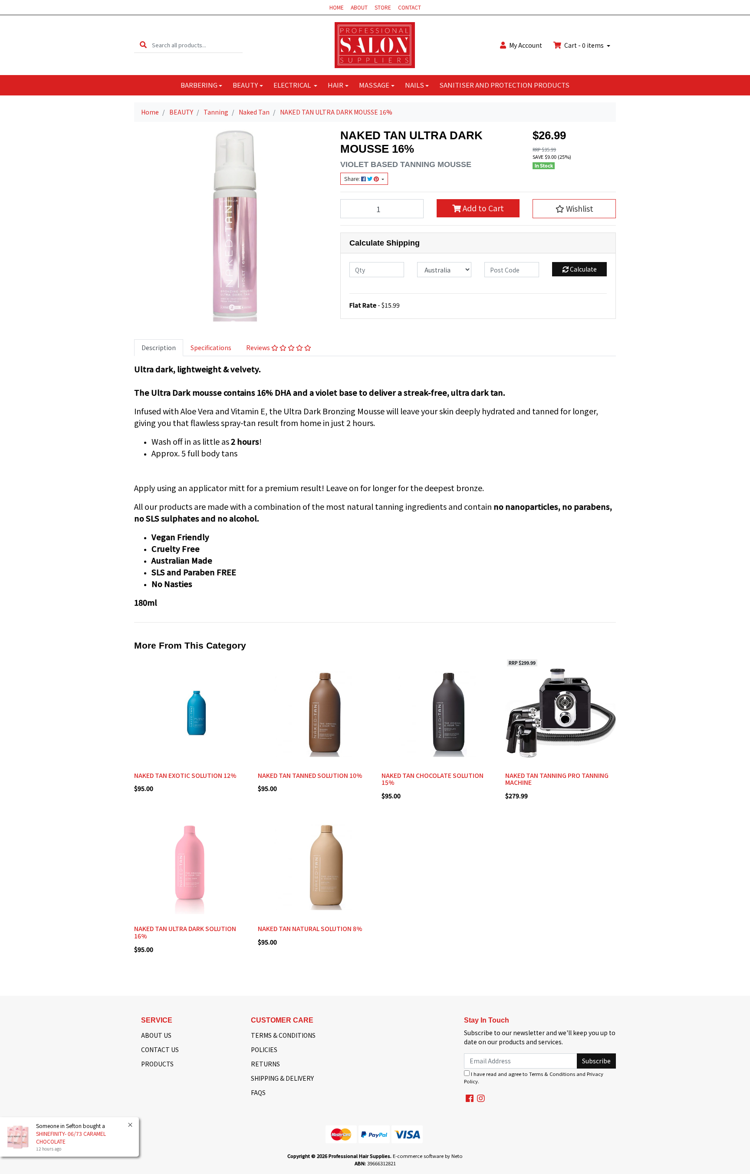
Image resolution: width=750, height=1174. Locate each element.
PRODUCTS (157, 1063)
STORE (383, 7)
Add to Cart (482, 208)
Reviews (258, 347)
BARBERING (199, 84)
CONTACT (409, 7)
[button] (574, 208)
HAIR (335, 84)
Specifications (211, 347)
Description (158, 347)
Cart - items (584, 45)
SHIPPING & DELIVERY (282, 1078)
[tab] (158, 347)
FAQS (258, 1092)
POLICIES (264, 1049)
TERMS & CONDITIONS (283, 1035)
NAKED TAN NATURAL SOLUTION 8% (310, 928)
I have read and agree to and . (533, 1077)
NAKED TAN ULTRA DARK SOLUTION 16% (185, 932)
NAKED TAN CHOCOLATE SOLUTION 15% (433, 779)
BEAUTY (245, 84)
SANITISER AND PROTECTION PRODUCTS (504, 84)
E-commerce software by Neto (428, 1155)
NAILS (414, 84)
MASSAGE (374, 84)
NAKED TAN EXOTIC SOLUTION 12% (185, 775)
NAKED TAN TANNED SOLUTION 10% (310, 775)
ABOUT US (156, 1035)
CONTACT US (160, 1049)
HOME (336, 7)
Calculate (583, 269)
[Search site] (143, 44)
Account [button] (525, 45)
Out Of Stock (561, 761)
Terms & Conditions (552, 1073)
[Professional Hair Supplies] (375, 44)
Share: (352, 179)
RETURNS (265, 1063)
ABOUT (359, 7)
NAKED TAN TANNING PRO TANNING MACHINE (557, 779)
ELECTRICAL (292, 84)
